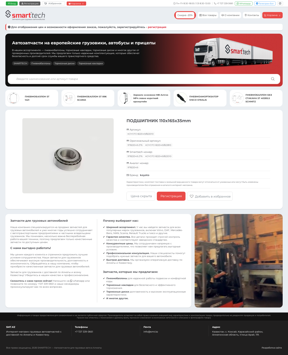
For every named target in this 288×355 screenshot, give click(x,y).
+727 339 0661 (46, 283)
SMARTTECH (20, 63)
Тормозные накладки (91, 63)
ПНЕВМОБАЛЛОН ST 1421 (265, 98)
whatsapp (78, 280)
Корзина (77, 3)
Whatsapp (245, 3)
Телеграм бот (266, 3)
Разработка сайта (272, 347)
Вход (13, 3)
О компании (232, 15)
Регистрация (30, 3)
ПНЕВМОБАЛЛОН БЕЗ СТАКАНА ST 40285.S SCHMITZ (207, 98)
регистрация (157, 27)
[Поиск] (273, 79)
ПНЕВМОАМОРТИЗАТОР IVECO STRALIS (152, 98)
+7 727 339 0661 (84, 331)
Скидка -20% (185, 15)
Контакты (253, 15)
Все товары (209, 15)
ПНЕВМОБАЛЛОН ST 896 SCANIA (40, 98)
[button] (210, 196)
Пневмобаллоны (40, 63)
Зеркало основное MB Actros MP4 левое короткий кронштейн (98, 98)
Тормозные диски (64, 63)
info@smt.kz (151, 331)
